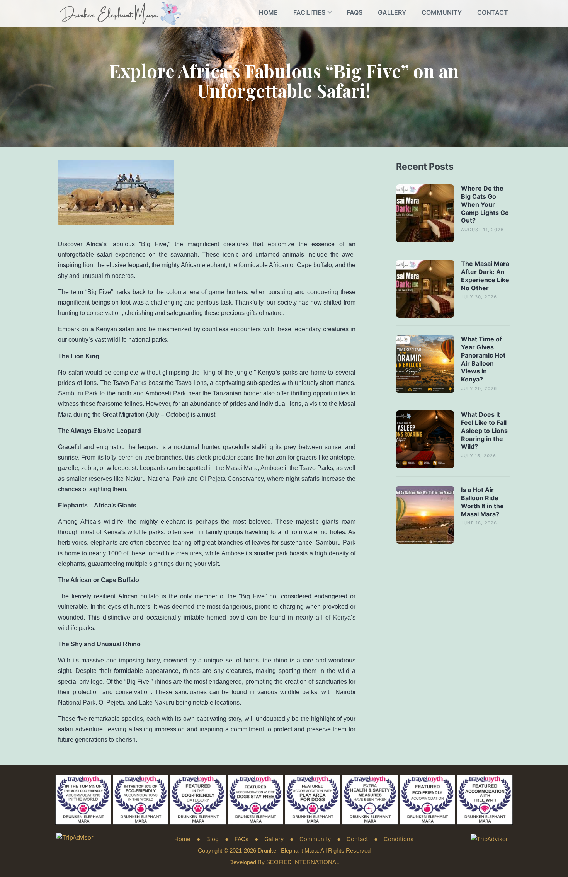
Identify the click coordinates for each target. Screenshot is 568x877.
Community (442, 12)
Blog (212, 839)
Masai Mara (242, 468)
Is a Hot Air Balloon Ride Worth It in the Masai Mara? (482, 502)
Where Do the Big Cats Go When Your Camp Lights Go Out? (485, 204)
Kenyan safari (115, 329)
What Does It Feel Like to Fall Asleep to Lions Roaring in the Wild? (484, 430)
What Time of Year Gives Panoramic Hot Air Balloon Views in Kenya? (483, 359)
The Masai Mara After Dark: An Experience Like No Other (485, 275)
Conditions (398, 839)
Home (268, 12)
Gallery (392, 12)
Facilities (309, 12)
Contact (492, 12)
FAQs (354, 12)
